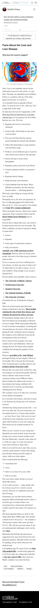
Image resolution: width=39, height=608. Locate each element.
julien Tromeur (18, 84)
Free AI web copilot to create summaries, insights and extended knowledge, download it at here (19, 19)
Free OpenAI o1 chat (9, 602)
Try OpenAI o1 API (25, 602)
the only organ (14, 202)
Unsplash (29, 84)
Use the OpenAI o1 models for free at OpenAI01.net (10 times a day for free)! (18, 36)
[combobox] (22, 3)
